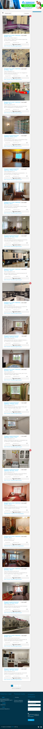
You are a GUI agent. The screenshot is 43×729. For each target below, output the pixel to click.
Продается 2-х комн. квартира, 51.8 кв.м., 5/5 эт (12, 303)
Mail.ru (41, 727)
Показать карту (8, 13)
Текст (29, 706)
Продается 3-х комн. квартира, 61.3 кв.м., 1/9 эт (12, 69)
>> (19, 685)
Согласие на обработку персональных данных (18, 701)
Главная (3, 9)
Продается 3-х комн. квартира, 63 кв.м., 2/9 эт (12, 503)
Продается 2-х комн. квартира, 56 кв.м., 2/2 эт (12, 636)
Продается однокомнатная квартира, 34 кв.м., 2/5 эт (11, 136)
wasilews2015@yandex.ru (5, 708)
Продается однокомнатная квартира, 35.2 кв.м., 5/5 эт (11, 602)
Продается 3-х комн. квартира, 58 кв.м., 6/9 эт (12, 36)
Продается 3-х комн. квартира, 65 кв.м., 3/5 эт (12, 537)
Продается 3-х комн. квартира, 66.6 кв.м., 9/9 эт (12, 203)
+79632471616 (2, 704)
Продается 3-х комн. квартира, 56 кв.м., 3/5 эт (12, 102)
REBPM (12, 726)
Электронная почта (32, 703)
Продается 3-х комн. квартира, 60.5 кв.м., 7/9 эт (12, 569)
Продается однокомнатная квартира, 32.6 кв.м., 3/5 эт (11, 336)
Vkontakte (38, 727)
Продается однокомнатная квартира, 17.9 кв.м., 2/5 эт (11, 403)
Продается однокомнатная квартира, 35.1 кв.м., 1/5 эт (11, 236)
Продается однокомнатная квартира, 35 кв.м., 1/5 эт (11, 436)
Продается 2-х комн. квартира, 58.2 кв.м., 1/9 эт (12, 269)
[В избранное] (27, 42)
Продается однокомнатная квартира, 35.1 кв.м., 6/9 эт (11, 669)
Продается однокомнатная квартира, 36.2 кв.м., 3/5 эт (11, 470)
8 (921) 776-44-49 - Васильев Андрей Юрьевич (13, 46)
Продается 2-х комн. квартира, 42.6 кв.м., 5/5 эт (12, 370)
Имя (29, 700)
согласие (32, 715)
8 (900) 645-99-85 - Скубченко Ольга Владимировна (14, 513)
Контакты (17, 697)
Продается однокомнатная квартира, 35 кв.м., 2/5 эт (11, 169)
